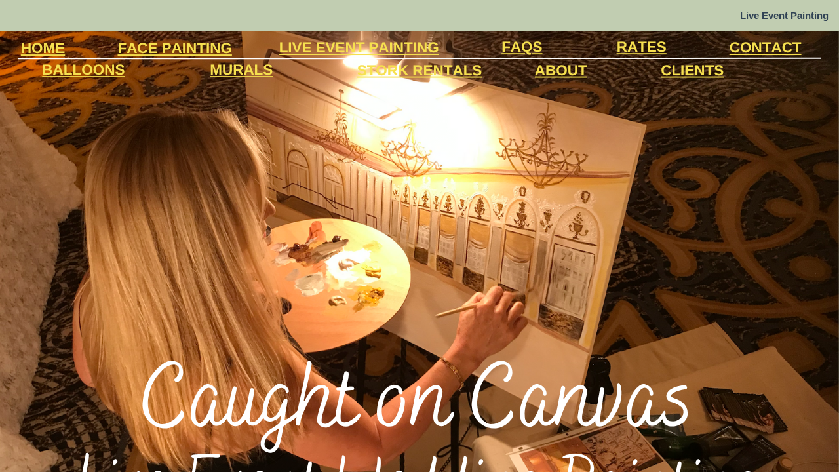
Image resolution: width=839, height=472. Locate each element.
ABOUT (561, 70)
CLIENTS (692, 70)
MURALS (241, 69)
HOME (43, 47)
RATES (642, 46)
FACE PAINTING (174, 47)
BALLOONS (83, 69)
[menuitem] (784, 15)
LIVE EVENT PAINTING (359, 47)
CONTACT (766, 47)
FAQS (521, 46)
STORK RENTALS (419, 70)
